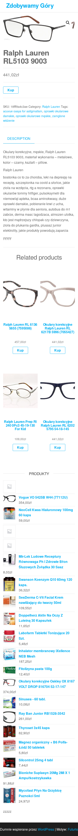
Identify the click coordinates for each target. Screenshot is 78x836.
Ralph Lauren (51, 106)
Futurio (73, 829)
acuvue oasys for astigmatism (22, 111)
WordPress (46, 829)
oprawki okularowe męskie (33, 116)
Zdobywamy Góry (30, 5)
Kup (10, 90)
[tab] (22, 139)
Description (18, 138)
